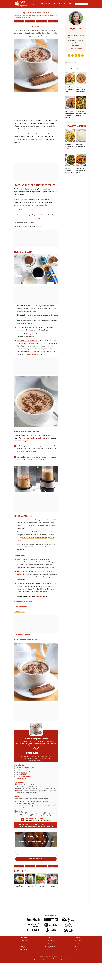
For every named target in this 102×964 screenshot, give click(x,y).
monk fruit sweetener (26, 547)
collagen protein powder (36, 525)
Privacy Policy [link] (64, 959)
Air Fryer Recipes (24, 950)
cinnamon (24, 772)
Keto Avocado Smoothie (22, 635)
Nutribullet (51, 567)
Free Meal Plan (68, 4)
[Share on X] (53, 21)
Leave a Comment (26, 17)
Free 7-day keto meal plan (51, 943)
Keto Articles (51, 940)
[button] (33, 748)
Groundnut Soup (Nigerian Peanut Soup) (80, 89)
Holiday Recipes (24, 947)
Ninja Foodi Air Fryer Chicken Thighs (69, 89)
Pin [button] (36, 753)
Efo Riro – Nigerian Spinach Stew (69, 171)
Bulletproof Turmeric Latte (23, 602)
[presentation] (70, 78)
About (56, 4)
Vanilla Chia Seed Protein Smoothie (26, 640)
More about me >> (76, 49)
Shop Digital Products (51, 947)
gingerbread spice (28, 537)
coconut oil (24, 769)
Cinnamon (20, 334)
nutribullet (41, 438)
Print (30, 753)
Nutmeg (28, 334)
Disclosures (78, 947)
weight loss (38, 219)
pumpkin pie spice (41, 537)
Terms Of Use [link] (56, 959)
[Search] (83, 62)
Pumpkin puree (22, 532)
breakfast (39, 597)
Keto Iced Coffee (19, 611)
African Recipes (24, 943)
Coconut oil (29, 315)
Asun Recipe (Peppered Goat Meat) (81, 171)
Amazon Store (51, 950)
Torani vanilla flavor (31, 354)
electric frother (21, 803)
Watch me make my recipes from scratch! (38, 820)
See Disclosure (17, 17)
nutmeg (23, 774)
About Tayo (78, 940)
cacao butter (21, 525)
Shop (60, 4)
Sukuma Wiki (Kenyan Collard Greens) (81, 113)
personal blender (29, 438)
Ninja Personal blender (36, 567)
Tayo (39, 15)
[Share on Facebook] (41, 21)
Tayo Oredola (37, 760)
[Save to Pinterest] (19, 21)
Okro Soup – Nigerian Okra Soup (69, 146)
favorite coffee (49, 306)
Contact (78, 950)
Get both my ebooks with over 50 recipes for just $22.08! (36, 826)
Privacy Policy (78, 943)
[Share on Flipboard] (30, 21)
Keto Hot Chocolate (21, 607)
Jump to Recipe (36, 26)
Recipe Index (24, 940)
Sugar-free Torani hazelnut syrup (28, 340)
